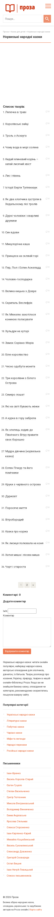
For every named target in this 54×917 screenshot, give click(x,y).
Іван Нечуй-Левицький (20, 869)
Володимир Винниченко (20, 809)
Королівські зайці (16, 124)
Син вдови (12, 232)
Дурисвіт (11, 496)
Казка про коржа (16, 531)
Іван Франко (14, 773)
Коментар (8, 615)
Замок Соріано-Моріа (19, 343)
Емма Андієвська (16, 815)
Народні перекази (17, 744)
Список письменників (19, 875)
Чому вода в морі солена (21, 147)
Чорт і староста (15, 566)
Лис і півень (13, 175)
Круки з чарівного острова (23, 484)
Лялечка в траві (15, 112)
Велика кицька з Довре (20, 291)
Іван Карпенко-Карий (19, 833)
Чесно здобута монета (20, 366)
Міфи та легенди (16, 738)
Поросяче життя (16, 508)
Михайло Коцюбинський (20, 839)
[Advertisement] (27, 74)
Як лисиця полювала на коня (24, 543)
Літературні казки (17, 720)
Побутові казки (15, 726)
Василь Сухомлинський (20, 845)
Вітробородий (14, 519)
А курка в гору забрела (20, 418)
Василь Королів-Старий (20, 779)
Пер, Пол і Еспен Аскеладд (23, 267)
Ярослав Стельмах (17, 821)
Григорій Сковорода (18, 857)
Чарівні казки (14, 732)
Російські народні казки (20, 750)
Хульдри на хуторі (17, 331)
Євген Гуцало (14, 785)
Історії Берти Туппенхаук (21, 187)
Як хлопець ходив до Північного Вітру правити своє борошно (21, 434)
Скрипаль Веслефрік (18, 303)
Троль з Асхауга (16, 135)
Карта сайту (36, 909)
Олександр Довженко (19, 851)
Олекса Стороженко (18, 827)
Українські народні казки (21, 714)
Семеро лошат (14, 394)
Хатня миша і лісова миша (22, 555)
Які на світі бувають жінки (22, 406)
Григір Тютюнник (16, 797)
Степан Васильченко (18, 791)
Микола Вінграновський (20, 803)
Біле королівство (16, 354)
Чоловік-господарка (18, 279)
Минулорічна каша (17, 244)
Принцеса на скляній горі (21, 256)
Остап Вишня (14, 863)
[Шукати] (47, 19)
